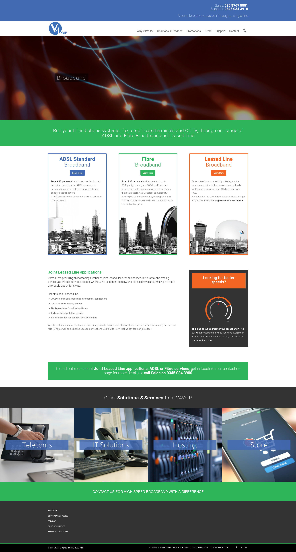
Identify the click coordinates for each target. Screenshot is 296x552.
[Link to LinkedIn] (245, 547)
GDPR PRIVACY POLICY (58, 516)
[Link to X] (241, 547)
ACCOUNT (52, 511)
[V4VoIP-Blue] (58, 28)
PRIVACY (52, 521)
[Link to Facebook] (236, 547)
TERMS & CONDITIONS (58, 531)
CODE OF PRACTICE (56, 526)
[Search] (244, 28)
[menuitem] (145, 28)
